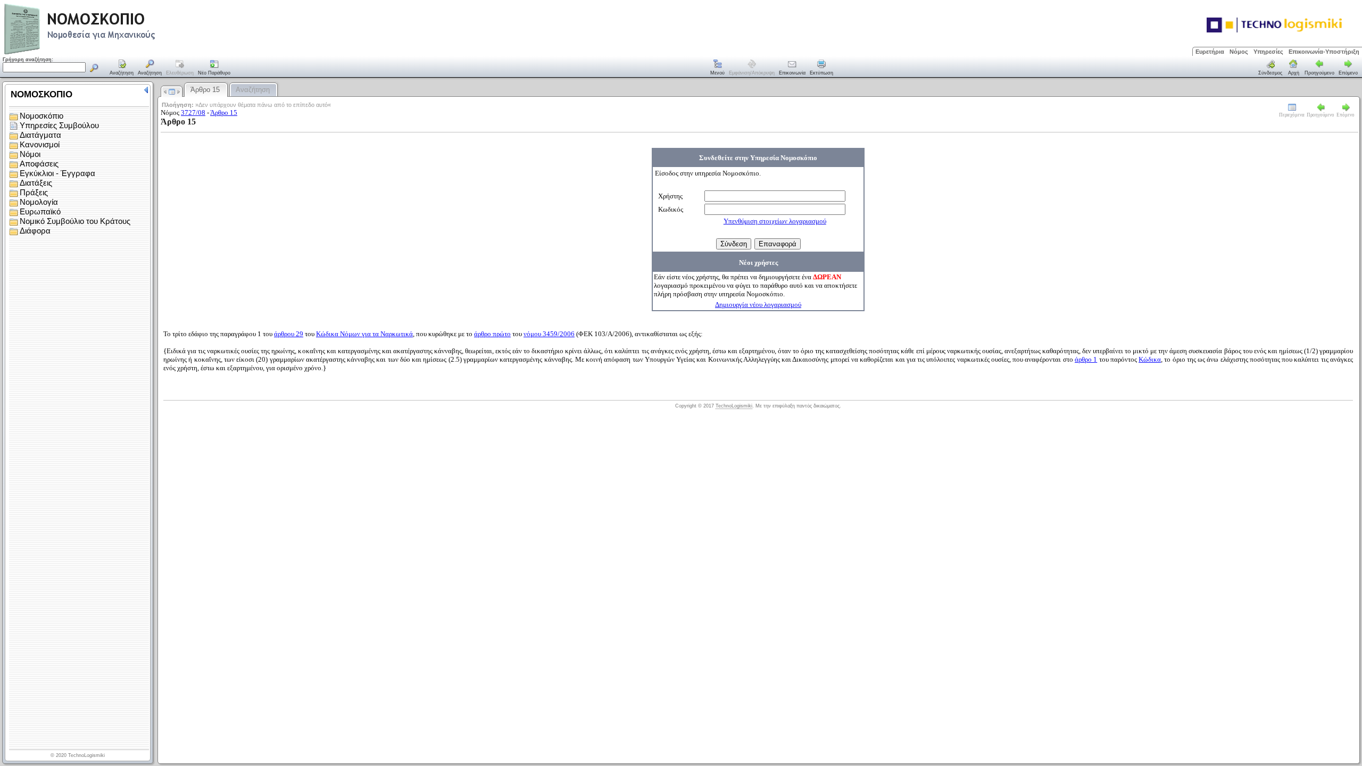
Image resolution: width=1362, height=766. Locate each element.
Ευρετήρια (1209, 51)
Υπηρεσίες (1268, 51)
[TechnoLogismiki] (121, 52)
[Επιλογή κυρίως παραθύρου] (122, 68)
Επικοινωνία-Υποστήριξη (1324, 51)
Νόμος (1239, 51)
